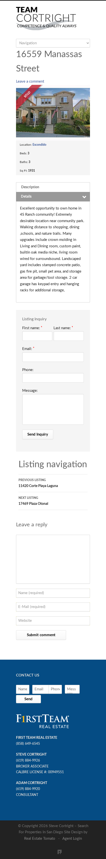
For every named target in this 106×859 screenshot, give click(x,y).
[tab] (53, 187)
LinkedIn (57, 849)
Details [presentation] (26, 196)
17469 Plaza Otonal (33, 501)
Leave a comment (30, 81)
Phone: (28, 370)
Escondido (39, 144)
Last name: (63, 328)
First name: (32, 328)
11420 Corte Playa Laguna (38, 483)
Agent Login (72, 838)
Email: (28, 349)
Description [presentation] (30, 187)
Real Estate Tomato (39, 838)
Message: (30, 391)
